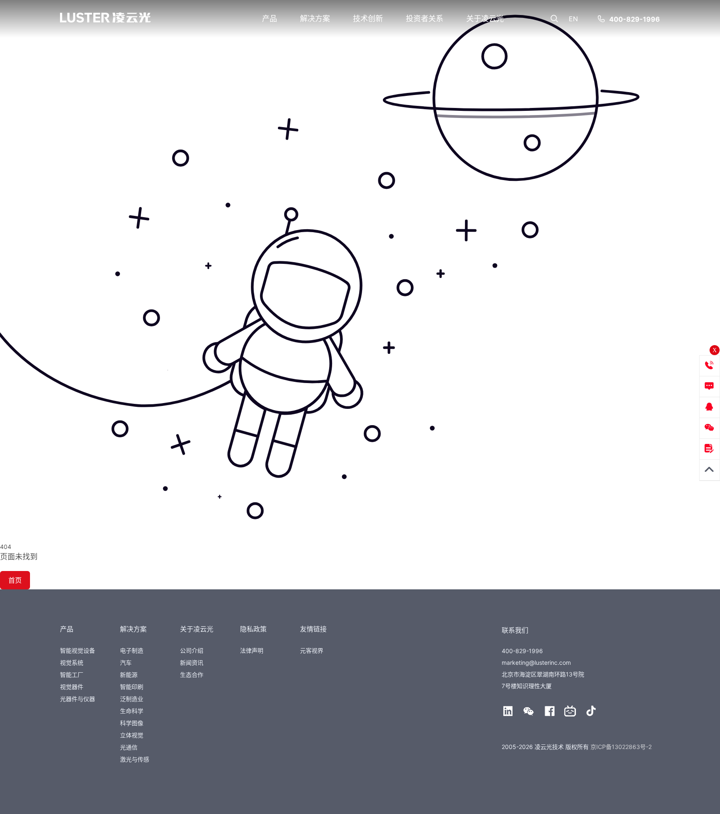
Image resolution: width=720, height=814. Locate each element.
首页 (15, 580)
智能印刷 (131, 686)
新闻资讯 (191, 662)
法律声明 (251, 650)
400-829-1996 (634, 19)
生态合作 (191, 674)
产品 (269, 18)
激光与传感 (134, 759)
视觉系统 (71, 662)
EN (573, 19)
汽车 (126, 662)
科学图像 (131, 722)
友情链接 (313, 629)
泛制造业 (131, 698)
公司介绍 (191, 650)
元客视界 (311, 650)
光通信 (129, 747)
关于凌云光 (485, 18)
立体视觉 (131, 735)
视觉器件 (71, 686)
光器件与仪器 (77, 698)
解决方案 (315, 18)
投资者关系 (424, 18)
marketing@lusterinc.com (536, 662)
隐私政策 (253, 629)
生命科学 (131, 710)
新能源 (129, 674)
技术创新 (368, 18)
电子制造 (131, 650)
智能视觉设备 (77, 650)
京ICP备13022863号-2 (621, 746)
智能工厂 (71, 674)
